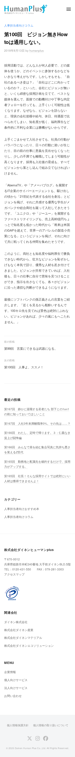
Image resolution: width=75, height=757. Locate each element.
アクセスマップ (14, 574)
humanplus (36, 51)
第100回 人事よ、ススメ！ (24, 367)
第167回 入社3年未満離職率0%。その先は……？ (37, 423)
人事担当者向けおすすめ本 (21, 509)
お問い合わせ (13, 696)
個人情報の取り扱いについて (50, 725)
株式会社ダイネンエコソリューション (29, 646)
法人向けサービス (16, 688)
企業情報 (10, 672)
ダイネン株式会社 (16, 622)
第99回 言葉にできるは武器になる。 (31, 348)
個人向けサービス (16, 680)
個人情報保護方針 (18, 725)
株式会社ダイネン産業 (18, 630)
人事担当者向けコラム (18, 25)
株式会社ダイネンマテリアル (23, 638)
